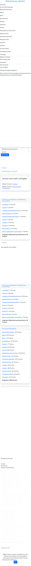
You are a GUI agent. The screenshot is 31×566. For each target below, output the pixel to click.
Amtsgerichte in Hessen (7, 522)
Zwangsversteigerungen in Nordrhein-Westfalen (15, 493)
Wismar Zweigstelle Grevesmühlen (12, 231)
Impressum (4, 465)
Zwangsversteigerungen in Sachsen (11, 498)
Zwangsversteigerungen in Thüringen (11, 504)
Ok (15, 562)
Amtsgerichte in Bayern (7, 513)
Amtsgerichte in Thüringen (8, 539)
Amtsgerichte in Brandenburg (9, 517)
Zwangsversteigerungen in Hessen (11, 486)
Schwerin (4, 222)
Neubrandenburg (7, 213)
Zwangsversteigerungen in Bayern (10, 477)
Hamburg (5, 347)
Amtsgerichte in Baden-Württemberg (11, 512)
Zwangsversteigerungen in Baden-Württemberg (14, 475)
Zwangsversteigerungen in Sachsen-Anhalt (13, 500)
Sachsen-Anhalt (6, 371)
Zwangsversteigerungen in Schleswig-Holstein (14, 502)
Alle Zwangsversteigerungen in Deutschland (13, 473)
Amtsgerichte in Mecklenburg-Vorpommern (13, 524)
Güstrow (4, 207)
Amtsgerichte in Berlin (7, 515)
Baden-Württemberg (8, 332)
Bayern (4, 335)
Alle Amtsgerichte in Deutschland (10, 509)
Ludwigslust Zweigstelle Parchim (11, 210)
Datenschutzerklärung (7, 467)
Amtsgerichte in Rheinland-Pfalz (10, 530)
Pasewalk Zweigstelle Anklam (10, 216)
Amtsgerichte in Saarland (8, 531)
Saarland (4, 365)
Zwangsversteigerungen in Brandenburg (12, 480)
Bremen (4, 344)
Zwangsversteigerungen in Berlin (10, 479)
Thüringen (5, 377)
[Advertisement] (15, 95)
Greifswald (5, 204)
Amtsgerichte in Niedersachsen (10, 526)
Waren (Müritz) (6, 228)
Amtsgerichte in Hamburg (8, 521)
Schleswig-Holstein (7, 374)
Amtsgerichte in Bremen (8, 519)
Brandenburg (6, 341)
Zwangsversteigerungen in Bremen (11, 482)
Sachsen (4, 368)
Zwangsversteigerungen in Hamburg (11, 484)
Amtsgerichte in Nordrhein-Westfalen (11, 528)
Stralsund (5, 225)
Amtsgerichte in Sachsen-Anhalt (10, 535)
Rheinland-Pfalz (6, 362)
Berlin (3, 338)
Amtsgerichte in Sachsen (8, 533)
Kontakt (3, 464)
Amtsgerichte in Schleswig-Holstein (11, 537)
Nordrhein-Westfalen (8, 359)
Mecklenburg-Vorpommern (10, 353)
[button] (5, 154)
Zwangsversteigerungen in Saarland (11, 497)
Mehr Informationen (23, 560)
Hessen (4, 350)
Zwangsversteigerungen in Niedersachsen (13, 491)
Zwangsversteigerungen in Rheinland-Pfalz (13, 495)
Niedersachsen (6, 356)
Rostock (15, 184)
